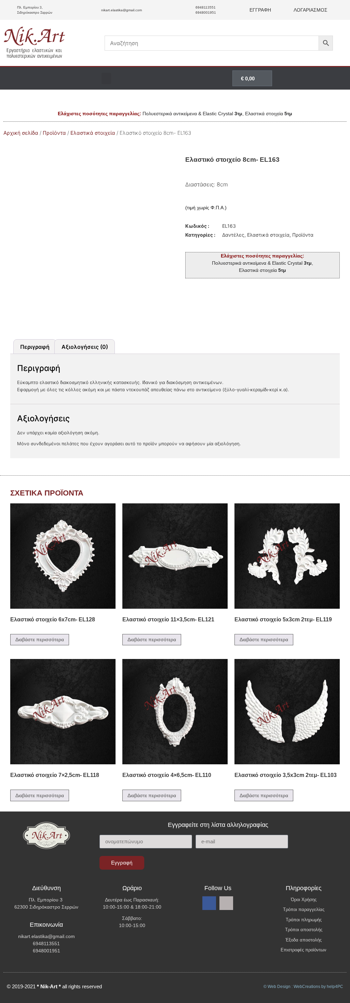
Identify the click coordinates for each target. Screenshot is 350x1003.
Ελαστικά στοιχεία (92, 133)
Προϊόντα (54, 133)
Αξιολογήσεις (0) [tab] (85, 346)
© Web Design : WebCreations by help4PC (303, 986)
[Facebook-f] (209, 903)
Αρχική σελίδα (20, 133)
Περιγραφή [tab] (35, 346)
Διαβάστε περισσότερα (39, 639)
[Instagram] (226, 903)
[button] (106, 78)
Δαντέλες (233, 235)
